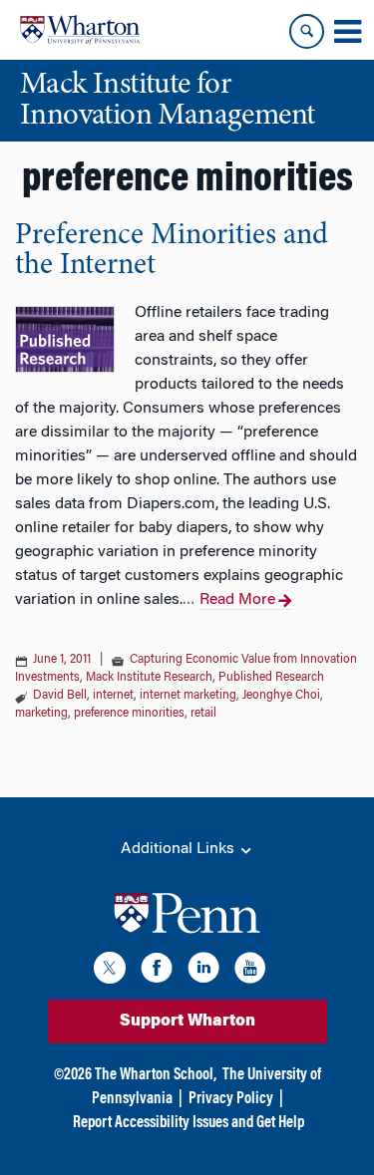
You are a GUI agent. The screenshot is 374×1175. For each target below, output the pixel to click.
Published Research (271, 678)
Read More (237, 600)
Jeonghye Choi (281, 696)
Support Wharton (187, 1021)
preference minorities (129, 714)
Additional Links (179, 849)
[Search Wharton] (306, 31)
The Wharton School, (155, 1075)
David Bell (60, 696)
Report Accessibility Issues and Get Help (188, 1123)
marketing (41, 714)
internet (113, 696)
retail (203, 714)
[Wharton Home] (80, 30)
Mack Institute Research (149, 678)
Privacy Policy (230, 1099)
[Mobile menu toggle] (347, 32)
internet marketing (188, 696)
